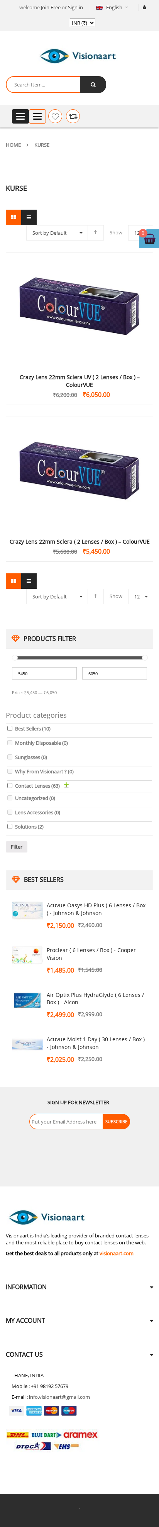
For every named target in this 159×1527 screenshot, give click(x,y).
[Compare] (73, 116)
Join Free (51, 7)
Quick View (79, 294)
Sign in (75, 7)
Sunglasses (31, 757)
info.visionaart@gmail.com (59, 1396)
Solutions (29, 826)
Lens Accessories (37, 812)
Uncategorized (35, 798)
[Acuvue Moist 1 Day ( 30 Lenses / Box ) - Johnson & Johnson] (27, 1044)
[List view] (29, 217)
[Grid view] (13, 217)
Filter (16, 846)
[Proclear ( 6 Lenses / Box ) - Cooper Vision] (27, 955)
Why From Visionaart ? (44, 771)
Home (13, 144)
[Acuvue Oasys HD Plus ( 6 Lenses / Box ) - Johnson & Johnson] (27, 910)
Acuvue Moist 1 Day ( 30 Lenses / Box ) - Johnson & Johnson (96, 1043)
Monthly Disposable (41, 742)
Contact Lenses (37, 785)
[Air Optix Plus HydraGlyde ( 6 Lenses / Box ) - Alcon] (27, 1000)
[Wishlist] (55, 116)
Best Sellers (33, 728)
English (114, 7)
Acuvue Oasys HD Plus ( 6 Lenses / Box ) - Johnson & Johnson (96, 909)
